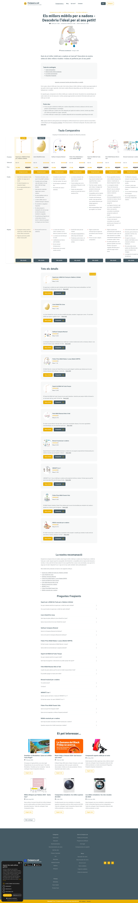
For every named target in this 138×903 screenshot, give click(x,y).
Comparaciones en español (82, 847)
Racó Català (55, 885)
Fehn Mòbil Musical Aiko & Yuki (112, 157)
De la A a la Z (82, 863)
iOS (80, 901)
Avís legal (82, 844)
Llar (55, 856)
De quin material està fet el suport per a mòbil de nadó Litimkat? (57, 605)
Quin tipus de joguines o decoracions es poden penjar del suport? (57, 661)
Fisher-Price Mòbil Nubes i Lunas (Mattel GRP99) (76, 157)
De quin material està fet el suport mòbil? (51, 657)
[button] (12, 898)
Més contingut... (29, 820)
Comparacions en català (55, 12)
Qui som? (73, 3)
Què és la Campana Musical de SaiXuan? (51, 631)
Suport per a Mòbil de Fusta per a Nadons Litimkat (23, 157)
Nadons (55, 865)
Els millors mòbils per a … (82, 12)
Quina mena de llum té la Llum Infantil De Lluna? (53, 622)
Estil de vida (55, 850)
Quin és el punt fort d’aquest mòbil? (50, 709)
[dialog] (12, 881)
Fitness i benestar (55, 853)
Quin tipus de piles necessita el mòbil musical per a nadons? (56, 722)
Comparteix (58, 293)
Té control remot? (45, 683)
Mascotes (55, 859)
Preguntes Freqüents (50, 75)
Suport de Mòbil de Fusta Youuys (93, 157)
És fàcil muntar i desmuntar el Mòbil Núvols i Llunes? (54, 644)
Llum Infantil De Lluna (39, 157)
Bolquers (55, 869)
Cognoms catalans (82, 869)
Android (84, 901)
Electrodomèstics (55, 844)
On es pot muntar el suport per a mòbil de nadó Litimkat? (55, 609)
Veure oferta (48, 293)
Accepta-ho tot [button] (7, 895)
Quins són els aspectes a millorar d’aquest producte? (54, 712)
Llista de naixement (82, 872)
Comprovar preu (23, 172)
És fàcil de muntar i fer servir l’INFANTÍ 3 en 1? (52, 699)
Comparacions (59, 3)
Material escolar (55, 862)
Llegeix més (28, 773)
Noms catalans (82, 866)
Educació (55, 841)
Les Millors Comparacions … (68, 12)
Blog (67, 3)
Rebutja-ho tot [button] (17, 895)
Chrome (88, 901)
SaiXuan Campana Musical (58, 157)
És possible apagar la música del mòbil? (51, 674)
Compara (110, 3)
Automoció (55, 838)
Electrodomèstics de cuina (55, 847)
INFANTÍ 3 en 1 (46, 586)
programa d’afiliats (57, 123)
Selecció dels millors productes (53, 72)
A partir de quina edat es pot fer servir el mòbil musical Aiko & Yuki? (58, 670)
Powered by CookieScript (12, 900)
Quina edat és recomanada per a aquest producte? (54, 648)
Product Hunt (55, 888)
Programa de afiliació (82, 841)
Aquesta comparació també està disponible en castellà (69, 82)
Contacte (80, 3)
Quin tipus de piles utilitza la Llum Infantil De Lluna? (54, 618)
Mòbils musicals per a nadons (49, 590)
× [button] (21, 862)
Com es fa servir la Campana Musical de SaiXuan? (54, 635)
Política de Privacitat (82, 838)
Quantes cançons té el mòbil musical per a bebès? (54, 725)
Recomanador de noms (82, 860)
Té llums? (43, 686)
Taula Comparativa (50, 70)
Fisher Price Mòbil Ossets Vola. (50, 588)
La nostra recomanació (51, 74)
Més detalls (23, 260)
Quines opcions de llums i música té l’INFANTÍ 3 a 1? (54, 696)
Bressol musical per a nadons (49, 584)
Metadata (55, 882)
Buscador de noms (82, 857)
